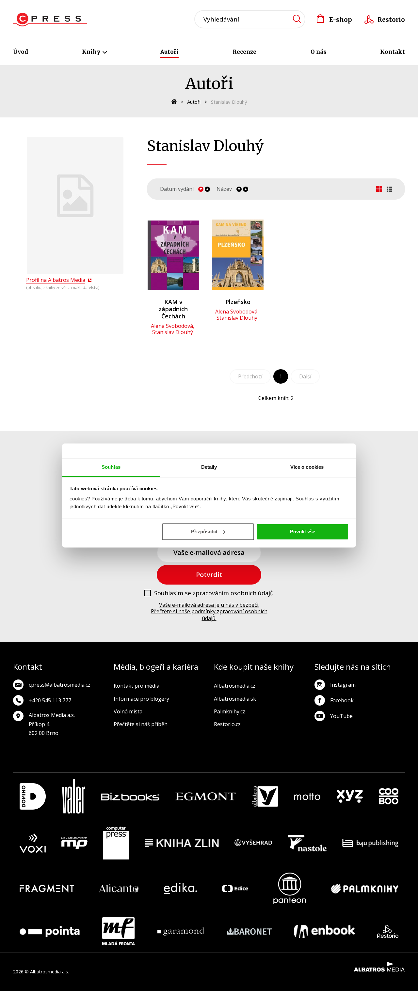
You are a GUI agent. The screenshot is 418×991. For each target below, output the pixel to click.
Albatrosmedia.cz (234, 685)
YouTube (341, 716)
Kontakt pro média (136, 685)
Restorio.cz (227, 724)
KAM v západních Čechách (173, 309)
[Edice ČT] (235, 888)
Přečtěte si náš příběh (141, 724)
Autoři (169, 51)
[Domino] (32, 796)
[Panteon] (290, 888)
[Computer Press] (116, 843)
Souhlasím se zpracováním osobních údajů (214, 593)
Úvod (20, 51)
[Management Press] (74, 843)
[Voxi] (32, 843)
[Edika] (180, 888)
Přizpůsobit (204, 531)
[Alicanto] (119, 888)
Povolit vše (302, 531)
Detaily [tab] (209, 467)
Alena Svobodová (172, 325)
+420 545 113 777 (50, 700)
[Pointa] (49, 931)
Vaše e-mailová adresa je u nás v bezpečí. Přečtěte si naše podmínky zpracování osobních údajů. (209, 611)
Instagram (343, 684)
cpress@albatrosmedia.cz (59, 684)
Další (305, 376)
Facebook (342, 700)
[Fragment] (47, 888)
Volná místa (128, 711)
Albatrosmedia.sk (235, 698)
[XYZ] (349, 796)
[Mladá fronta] (118, 931)
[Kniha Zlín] (182, 843)
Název (224, 189)
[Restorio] (388, 931)
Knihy (92, 51)
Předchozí (250, 376)
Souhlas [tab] (111, 467)
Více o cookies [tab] (307, 467)
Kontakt (392, 51)
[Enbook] (324, 931)
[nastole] (307, 843)
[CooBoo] (388, 796)
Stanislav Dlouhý (172, 332)
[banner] (50, 19)
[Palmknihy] (365, 888)
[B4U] (370, 843)
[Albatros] (265, 796)
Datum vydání (177, 189)
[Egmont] (205, 796)
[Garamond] (181, 931)
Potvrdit (209, 574)
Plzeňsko (237, 301)
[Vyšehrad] (253, 843)
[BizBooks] (130, 796)
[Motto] (307, 796)
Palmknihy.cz (229, 711)
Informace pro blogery (141, 698)
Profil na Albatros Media (55, 279)
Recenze (244, 51)
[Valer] (73, 796)
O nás (318, 51)
